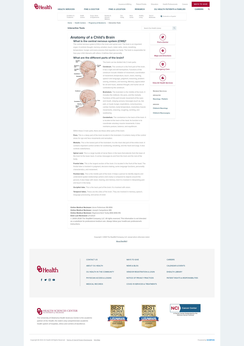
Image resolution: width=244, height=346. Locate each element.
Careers (199, 9)
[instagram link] (50, 280)
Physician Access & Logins (98, 278)
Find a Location (117, 9)
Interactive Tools (115, 23)
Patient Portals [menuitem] (141, 4)
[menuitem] (209, 9)
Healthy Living (141, 16)
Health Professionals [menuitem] (170, 4)
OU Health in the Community (100, 272)
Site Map (97, 340)
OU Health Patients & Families (169, 9)
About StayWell (121, 241)
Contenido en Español (169, 16)
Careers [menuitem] (185, 4)
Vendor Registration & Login (140, 272)
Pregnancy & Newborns (97, 23)
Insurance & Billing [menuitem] (124, 4)
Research (140, 9)
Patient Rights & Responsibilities (182, 278)
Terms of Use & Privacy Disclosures (79, 340)
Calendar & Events (176, 266)
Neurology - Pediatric (160, 99)
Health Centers (82, 16)
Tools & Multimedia (152, 16)
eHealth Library (174, 272)
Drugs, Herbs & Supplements (94, 16)
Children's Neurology (160, 108)
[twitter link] (46, 280)
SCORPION (211, 340)
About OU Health (94, 266)
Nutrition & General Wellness (108, 17)
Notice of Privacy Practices (140, 278)
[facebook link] (41, 280)
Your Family (122, 16)
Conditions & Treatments (70, 16)
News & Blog (132, 266)
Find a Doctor (91, 9)
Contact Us (92, 260)
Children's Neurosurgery (161, 113)
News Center (132, 16)
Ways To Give (200, 4)
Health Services (66, 9)
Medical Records (94, 284)
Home (70, 23)
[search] (157, 28)
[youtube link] (54, 280)
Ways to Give (132, 260)
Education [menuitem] (154, 4)
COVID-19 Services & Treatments (141, 284)
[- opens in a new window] (57, 311)
